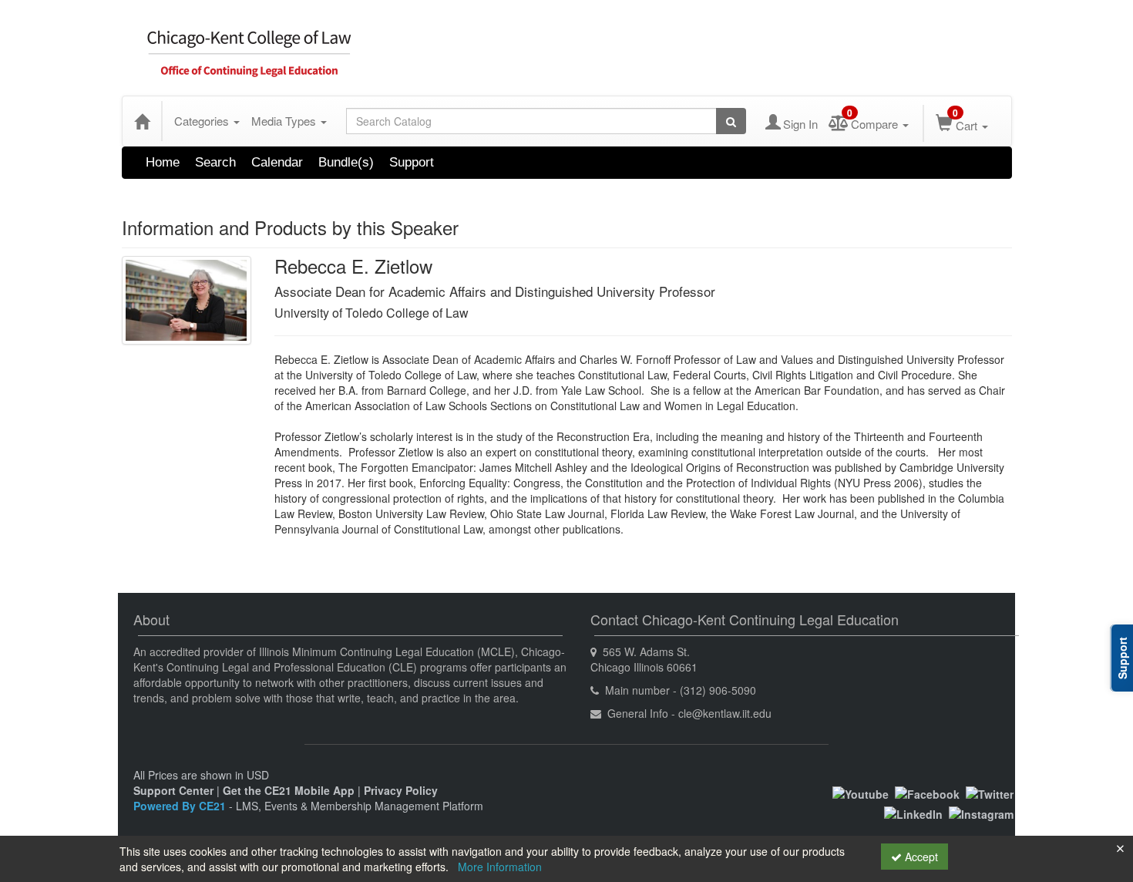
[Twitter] (990, 792)
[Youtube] (860, 792)
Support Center (173, 790)
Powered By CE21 (181, 805)
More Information (500, 866)
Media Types (285, 121)
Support (411, 162)
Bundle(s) (346, 162)
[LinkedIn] (913, 812)
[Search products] (731, 121)
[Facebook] (927, 792)
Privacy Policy (401, 790)
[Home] (142, 121)
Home (163, 162)
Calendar (277, 162)
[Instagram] (981, 812)
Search (215, 162)
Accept (920, 856)
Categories (203, 121)
